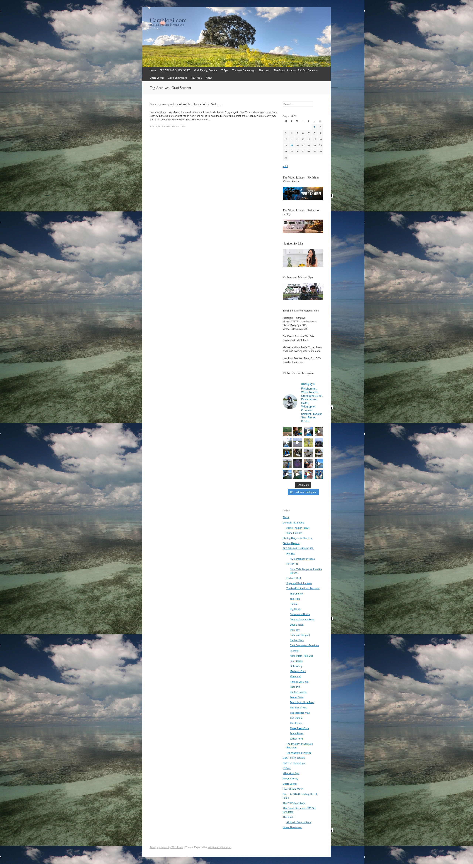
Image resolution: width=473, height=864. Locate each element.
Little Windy (296, 666)
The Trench (296, 723)
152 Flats (295, 598)
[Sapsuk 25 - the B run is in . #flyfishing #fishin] (308, 453)
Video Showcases (177, 77)
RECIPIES (196, 77)
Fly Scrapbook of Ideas (302, 558)
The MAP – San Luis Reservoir (303, 588)
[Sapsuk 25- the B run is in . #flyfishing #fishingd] (287, 463)
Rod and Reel (293, 578)
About (209, 77)
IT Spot (225, 70)
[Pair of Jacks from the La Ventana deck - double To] (319, 474)
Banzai (293, 604)
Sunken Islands (298, 692)
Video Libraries (294, 533)
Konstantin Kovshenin (219, 847)
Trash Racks (296, 733)
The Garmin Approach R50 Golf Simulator (296, 70)
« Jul (285, 166)
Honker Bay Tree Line (301, 655)
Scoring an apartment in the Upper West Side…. (186, 103)
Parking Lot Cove (299, 681)
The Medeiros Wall (300, 712)
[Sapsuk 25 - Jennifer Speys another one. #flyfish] (319, 453)
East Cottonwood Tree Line (304, 645)
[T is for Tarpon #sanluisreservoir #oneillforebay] (287, 431)
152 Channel (296, 593)
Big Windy (295, 609)
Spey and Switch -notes (299, 583)
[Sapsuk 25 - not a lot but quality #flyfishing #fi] (297, 453)
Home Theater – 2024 (297, 527)
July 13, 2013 (156, 126)
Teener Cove (296, 697)
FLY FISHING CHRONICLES (175, 70)
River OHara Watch (293, 789)
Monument (295, 676)
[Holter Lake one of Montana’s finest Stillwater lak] (287, 474)
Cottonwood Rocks (300, 614)
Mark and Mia (179, 126)
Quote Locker (157, 77)
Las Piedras (296, 661)
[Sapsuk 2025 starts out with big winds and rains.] (297, 463)
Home (153, 70)
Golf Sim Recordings (294, 763)
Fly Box (290, 553)
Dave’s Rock (297, 624)
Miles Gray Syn (291, 773)
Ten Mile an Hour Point (302, 702)
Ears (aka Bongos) (300, 635)
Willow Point (296, 738)
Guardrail (295, 650)
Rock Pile (295, 686)
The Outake (296, 718)
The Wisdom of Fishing (298, 752)
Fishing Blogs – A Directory (297, 538)
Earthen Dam (297, 640)
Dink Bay (295, 629)
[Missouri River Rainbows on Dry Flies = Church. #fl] (297, 474)
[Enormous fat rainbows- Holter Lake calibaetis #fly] (319, 463)
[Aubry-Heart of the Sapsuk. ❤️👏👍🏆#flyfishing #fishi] (308, 442)
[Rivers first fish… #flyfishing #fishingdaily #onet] (308, 474)
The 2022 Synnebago (243, 70)
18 (291, 145)
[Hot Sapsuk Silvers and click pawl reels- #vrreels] (297, 442)
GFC (168, 126)
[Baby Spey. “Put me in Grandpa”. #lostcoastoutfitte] (297, 431)
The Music (264, 70)
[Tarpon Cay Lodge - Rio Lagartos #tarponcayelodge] (308, 431)
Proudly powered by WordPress (166, 847)
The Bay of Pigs (298, 707)
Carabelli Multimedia (293, 522)
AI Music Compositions (298, 822)
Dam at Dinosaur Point (302, 619)
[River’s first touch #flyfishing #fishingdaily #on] (308, 463)
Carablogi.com (168, 20)
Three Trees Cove (299, 728)
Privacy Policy (290, 778)
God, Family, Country (205, 70)
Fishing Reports (291, 543)
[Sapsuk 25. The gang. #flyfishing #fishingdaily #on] (319, 442)
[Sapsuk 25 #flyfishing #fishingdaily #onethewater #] (287, 453)
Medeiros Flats (298, 671)
